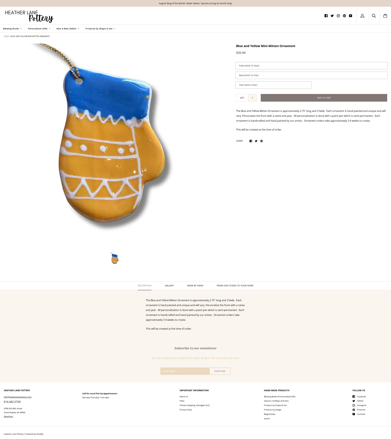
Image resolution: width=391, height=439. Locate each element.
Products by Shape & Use (275, 405)
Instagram (361, 405)
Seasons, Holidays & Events (276, 400)
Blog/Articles (269, 414)
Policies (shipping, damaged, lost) (195, 405)
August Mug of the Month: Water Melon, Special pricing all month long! (195, 3)
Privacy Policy (186, 409)
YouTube (361, 414)
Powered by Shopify (34, 434)
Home (6, 36)
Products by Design (272, 409)
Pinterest (361, 409)
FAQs (182, 400)
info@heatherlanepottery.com (17, 397)
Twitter (360, 400)
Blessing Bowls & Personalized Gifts (280, 396)
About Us (184, 396)
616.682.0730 (12, 402)
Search (267, 418)
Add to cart (324, 97)
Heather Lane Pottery (14, 434)
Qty (242, 97)
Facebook (361, 396)
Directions (8, 416)
